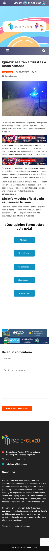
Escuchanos (34, 3)
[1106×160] (24, 340)
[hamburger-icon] (7, 51)
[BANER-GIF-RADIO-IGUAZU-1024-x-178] (24, 138)
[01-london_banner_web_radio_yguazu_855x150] (24, 333)
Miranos (18, 3)
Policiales (7, 72)
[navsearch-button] (43, 51)
